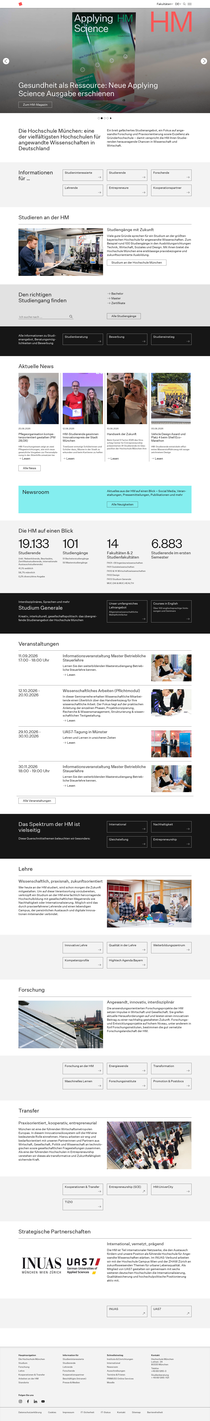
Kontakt (121, 1412)
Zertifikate (118, 303)
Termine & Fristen (116, 1374)
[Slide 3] (105, 118)
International (113, 1363)
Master (116, 298)
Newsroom (112, 1367)
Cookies (52, 1412)
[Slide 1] (99, 118)
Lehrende (68, 1367)
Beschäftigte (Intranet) (74, 1378)
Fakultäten (164, 4)
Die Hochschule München (31, 1359)
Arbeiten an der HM (28, 1378)
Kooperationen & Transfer (31, 1374)
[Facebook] (28, 1401)
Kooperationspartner (73, 1374)
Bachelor (117, 293)
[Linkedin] (35, 1401)
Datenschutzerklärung (30, 1412)
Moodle (110, 1382)
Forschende (69, 1371)
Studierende (69, 1363)
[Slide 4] (108, 118)
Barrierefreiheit (155, 1412)
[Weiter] (204, 61)
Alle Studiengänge (123, 316)
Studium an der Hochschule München (136, 262)
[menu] (189, 4)
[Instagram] (20, 1401)
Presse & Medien (71, 1382)
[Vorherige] (6, 61)
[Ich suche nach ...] (71, 317)
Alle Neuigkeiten (122, 504)
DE (177, 4)
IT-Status (106, 1412)
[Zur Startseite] (20, 4)
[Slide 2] (102, 118)
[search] (184, 4)
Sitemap (136, 1412)
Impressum (69, 1412)
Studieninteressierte (73, 1359)
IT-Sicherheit (87, 1412)
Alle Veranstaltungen (37, 800)
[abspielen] (110, 118)
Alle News (29, 468)
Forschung (23, 1367)
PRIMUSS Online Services (120, 1378)
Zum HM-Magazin (35, 104)
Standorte (23, 1382)
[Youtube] (43, 1401)
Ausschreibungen (116, 1371)
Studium (22, 1363)
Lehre (21, 1371)
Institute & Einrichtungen (120, 1359)
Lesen (71, 674)
